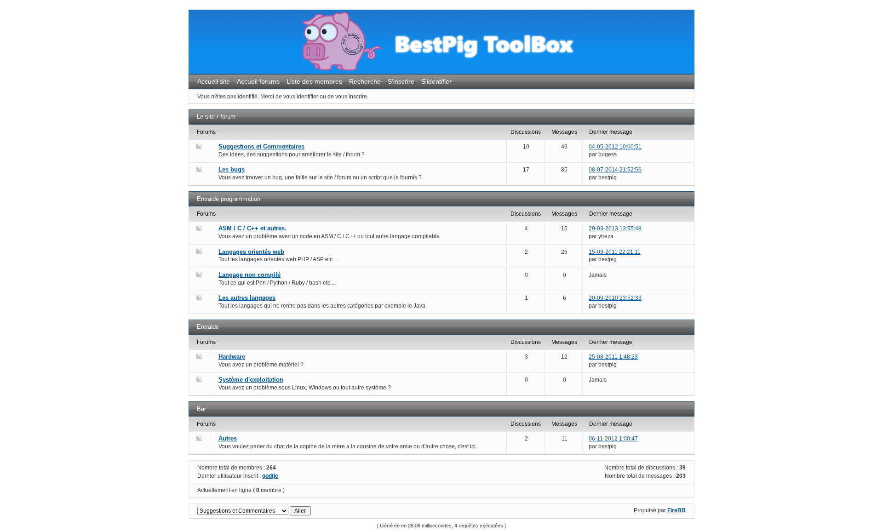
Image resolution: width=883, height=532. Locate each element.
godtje (270, 476)
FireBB (676, 510)
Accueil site (213, 81)
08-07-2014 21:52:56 (615, 169)
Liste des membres (314, 81)
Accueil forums (258, 81)
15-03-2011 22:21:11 (615, 252)
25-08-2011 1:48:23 (613, 357)
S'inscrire (401, 81)
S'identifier (436, 81)
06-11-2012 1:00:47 (613, 438)
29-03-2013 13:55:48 (615, 228)
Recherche (365, 81)
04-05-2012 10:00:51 (615, 146)
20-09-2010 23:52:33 (615, 298)
